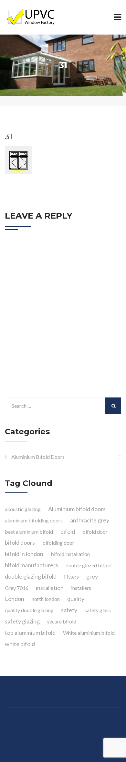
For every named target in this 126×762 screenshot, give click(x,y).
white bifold (20, 643)
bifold (67, 531)
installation (50, 587)
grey (92, 576)
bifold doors (20, 542)
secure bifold (61, 621)
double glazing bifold (31, 576)
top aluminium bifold (30, 632)
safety (69, 609)
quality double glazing (29, 610)
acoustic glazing (23, 509)
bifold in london (24, 553)
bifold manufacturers (31, 565)
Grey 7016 (16, 588)
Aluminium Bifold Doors (38, 457)
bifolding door (58, 543)
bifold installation (70, 554)
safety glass (98, 610)
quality (75, 598)
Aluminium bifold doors (77, 508)
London (14, 598)
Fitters (71, 576)
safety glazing (22, 621)
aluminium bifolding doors (34, 520)
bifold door (95, 532)
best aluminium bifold (29, 532)
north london (46, 599)
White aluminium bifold (89, 633)
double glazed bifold (88, 565)
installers (81, 588)
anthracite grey (89, 520)
